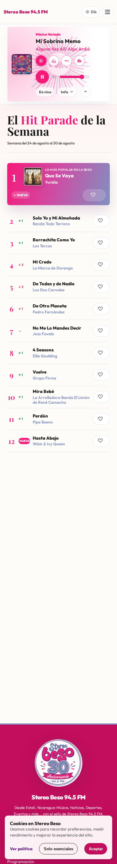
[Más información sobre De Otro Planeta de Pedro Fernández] (58, 309)
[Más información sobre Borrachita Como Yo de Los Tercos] (58, 243)
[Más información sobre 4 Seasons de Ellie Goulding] (58, 353)
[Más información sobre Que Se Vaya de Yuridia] (58, 184)
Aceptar (96, 849)
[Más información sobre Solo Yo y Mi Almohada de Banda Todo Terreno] (58, 221)
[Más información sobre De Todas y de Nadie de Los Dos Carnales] (58, 287)
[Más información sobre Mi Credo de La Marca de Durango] (58, 265)
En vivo (45, 92)
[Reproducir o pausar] (42, 76)
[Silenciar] (54, 76)
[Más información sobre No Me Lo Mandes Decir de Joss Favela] (58, 331)
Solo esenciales (58, 849)
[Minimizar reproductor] (85, 91)
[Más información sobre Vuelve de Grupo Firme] (58, 375)
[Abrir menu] (107, 12)
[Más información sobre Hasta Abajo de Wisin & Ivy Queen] (58, 441)
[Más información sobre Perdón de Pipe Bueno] (58, 419)
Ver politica (21, 848)
